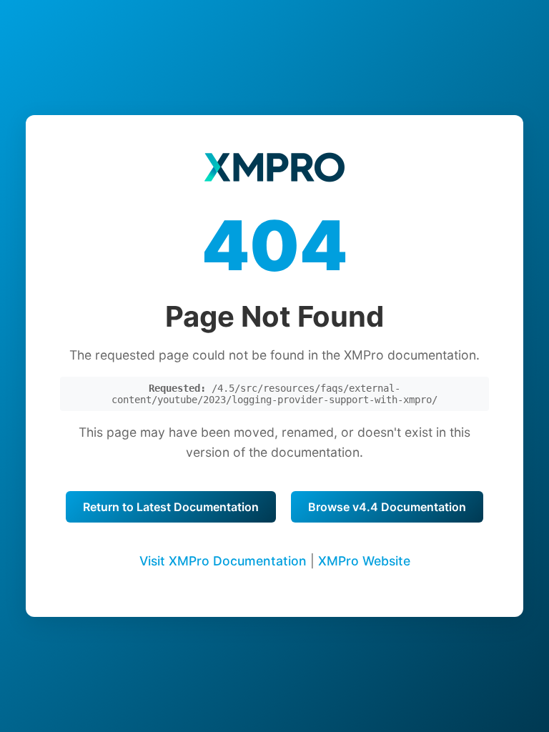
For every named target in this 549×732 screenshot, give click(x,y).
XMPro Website (364, 560)
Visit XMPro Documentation (223, 560)
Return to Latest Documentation (171, 507)
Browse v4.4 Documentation (387, 507)
